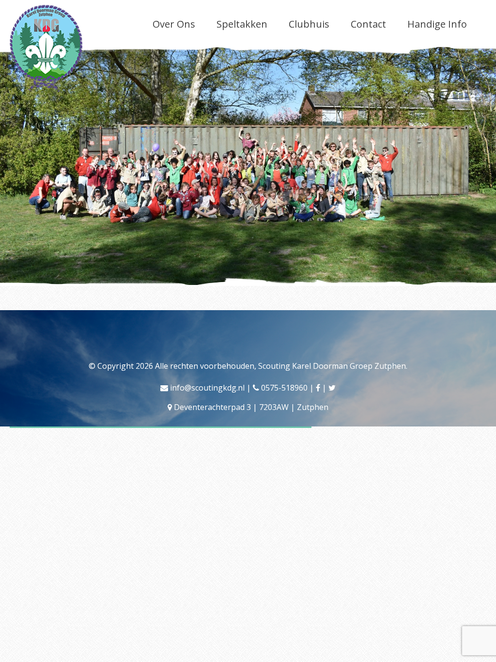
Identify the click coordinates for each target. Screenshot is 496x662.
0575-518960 (284, 387)
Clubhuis (309, 24)
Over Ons (174, 24)
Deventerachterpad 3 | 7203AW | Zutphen (251, 407)
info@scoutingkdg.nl (207, 387)
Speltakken (242, 24)
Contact (368, 24)
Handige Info (437, 24)
